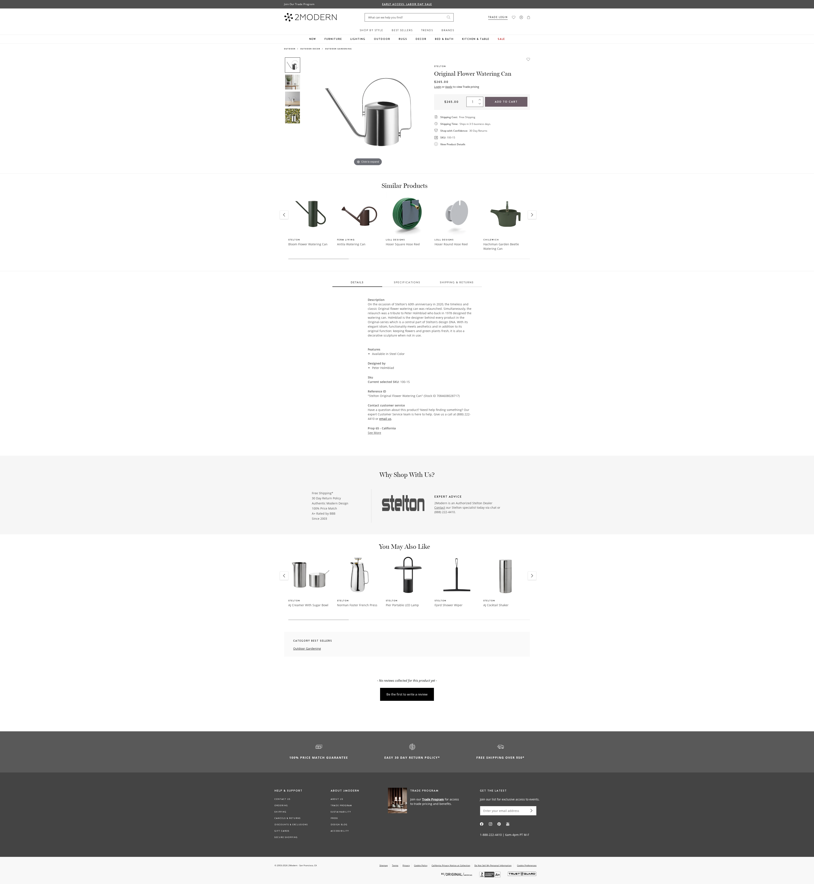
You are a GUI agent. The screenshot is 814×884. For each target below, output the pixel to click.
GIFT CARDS (282, 831)
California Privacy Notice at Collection (451, 865)
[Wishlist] (513, 17)
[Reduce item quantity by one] (480, 105)
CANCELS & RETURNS (288, 818)
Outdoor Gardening (338, 48)
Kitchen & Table (475, 39)
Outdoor (382, 39)
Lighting (357, 39)
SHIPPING (280, 812)
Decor (421, 39)
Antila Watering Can (351, 244)
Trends (427, 30)
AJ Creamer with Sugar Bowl (308, 605)
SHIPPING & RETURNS (457, 282)
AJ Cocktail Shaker (496, 605)
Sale (501, 39)
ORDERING (281, 805)
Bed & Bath (444, 39)
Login (437, 87)
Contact (439, 508)
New (312, 39)
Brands (448, 30)
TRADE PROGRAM (341, 805)
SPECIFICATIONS (407, 282)
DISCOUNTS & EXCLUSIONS (291, 824)
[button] (528, 17)
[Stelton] (403, 503)
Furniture (333, 39)
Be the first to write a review (407, 694)
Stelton (440, 66)
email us (385, 419)
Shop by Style (371, 30)
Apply (448, 87)
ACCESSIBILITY (340, 831)
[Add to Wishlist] (528, 59)
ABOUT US (337, 799)
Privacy (406, 865)
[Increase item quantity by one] (480, 99)
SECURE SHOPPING (286, 837)
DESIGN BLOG (339, 824)
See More (374, 432)
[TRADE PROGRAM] (425, 801)
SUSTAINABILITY (341, 812)
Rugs (403, 39)
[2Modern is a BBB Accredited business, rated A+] (490, 876)
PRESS (334, 818)
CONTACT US (282, 799)
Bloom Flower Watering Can (308, 244)
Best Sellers (402, 30)
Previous (307, 112)
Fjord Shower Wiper (449, 605)
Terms (395, 865)
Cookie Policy (420, 865)
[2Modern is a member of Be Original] (457, 874)
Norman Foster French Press (357, 605)
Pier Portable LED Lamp (402, 605)
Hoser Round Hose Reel (451, 244)
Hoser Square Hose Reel (403, 244)
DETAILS (357, 282)
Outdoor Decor (310, 48)
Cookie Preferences (527, 865)
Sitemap (383, 865)
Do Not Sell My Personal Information (493, 865)
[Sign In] (521, 17)
